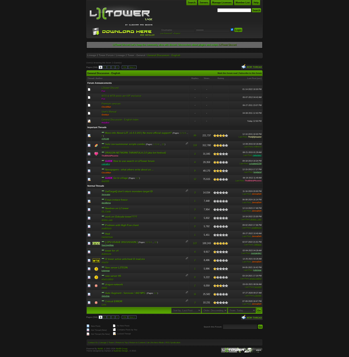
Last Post (251, 78)
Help (256, 2)
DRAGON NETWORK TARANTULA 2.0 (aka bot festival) (135, 152)
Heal (107, 233)
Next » (132, 67)
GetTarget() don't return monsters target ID (129, 191)
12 (163, 144)
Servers (204, 2)
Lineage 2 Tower (107, 342)
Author (99, 78)
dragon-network (114, 284)
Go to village (120, 178)
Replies (194, 78)
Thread (90, 78)
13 (156, 242)
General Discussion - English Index (120, 119)
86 (195, 135)
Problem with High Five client (122, 225)
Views (206, 78)
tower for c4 (112, 250)
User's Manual (109, 111)
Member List (243, 2)
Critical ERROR (113, 301)
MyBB (100, 349)
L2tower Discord (110, 88)
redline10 (258, 147)
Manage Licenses (222, 2)
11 (195, 294)
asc (259, 78)
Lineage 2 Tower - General (130, 55)
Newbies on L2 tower (117, 208)
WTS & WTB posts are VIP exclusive (121, 96)
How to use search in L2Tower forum (134, 161)
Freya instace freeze (116, 199)
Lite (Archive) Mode (155, 342)
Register (177, 33)
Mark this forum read (227, 73)
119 (195, 145)
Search (192, 2)
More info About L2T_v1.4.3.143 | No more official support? (138, 133)
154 (124, 67)
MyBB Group (121, 349)
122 (195, 243)
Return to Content (137, 342)
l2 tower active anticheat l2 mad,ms (125, 259)
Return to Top (122, 342)
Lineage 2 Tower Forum (100, 55)
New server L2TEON (116, 267)
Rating (221, 78)
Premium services (111, 103)
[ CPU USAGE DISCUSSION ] (121, 242)
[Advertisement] (174, 51)
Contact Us (93, 342)
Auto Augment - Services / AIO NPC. (125, 293)
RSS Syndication (173, 342)
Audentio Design (121, 351)
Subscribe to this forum (250, 73)
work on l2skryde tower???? (121, 216)
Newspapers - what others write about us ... (129, 169)
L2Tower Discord (227, 44)
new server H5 (113, 276)
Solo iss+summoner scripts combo (125, 144)
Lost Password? (166, 33)
